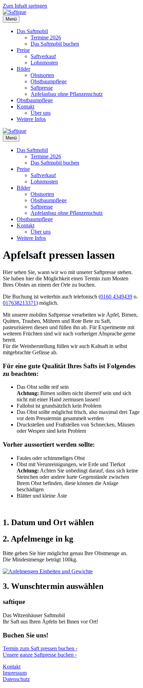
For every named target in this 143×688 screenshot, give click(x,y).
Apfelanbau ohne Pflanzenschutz (67, 94)
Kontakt (25, 106)
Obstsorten (42, 75)
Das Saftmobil (32, 31)
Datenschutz (16, 679)
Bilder (23, 69)
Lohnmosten (44, 63)
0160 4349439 (116, 297)
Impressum (15, 673)
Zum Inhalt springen (25, 6)
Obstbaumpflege (49, 81)
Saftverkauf (43, 56)
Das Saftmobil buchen (55, 44)
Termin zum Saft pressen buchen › (40, 648)
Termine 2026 (46, 37)
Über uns (41, 113)
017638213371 (19, 303)
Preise (23, 50)
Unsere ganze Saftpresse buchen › (40, 655)
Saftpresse (42, 88)
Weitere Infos (31, 119)
